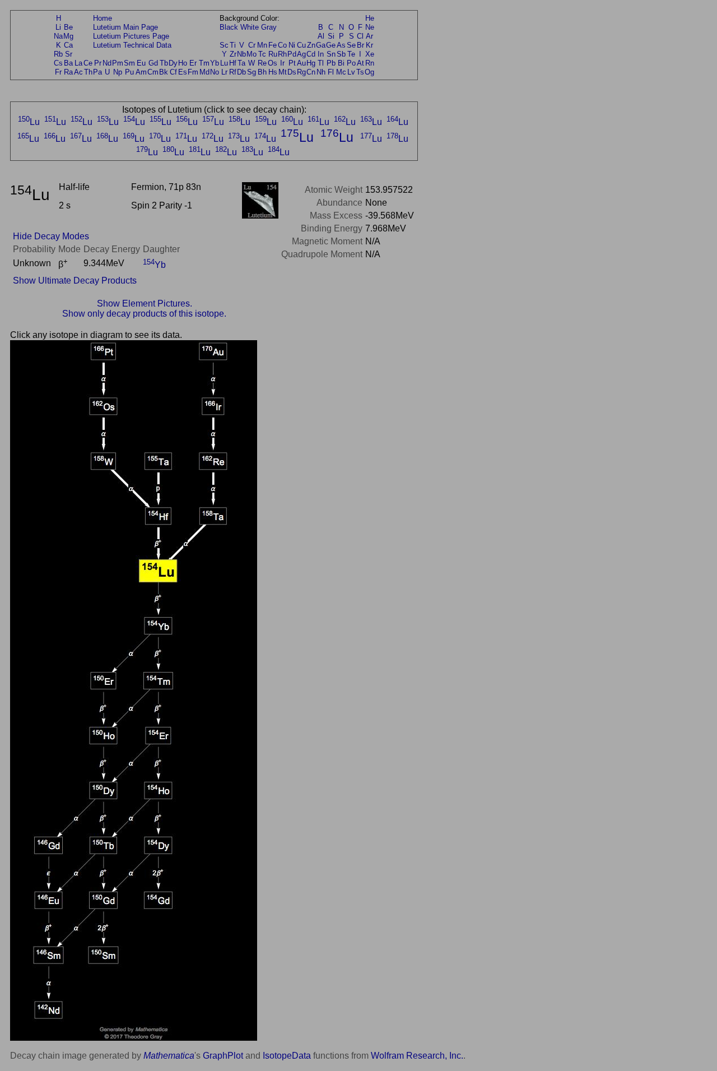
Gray (269, 27)
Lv (351, 72)
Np (117, 72)
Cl (360, 36)
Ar (369, 36)
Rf (232, 72)
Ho (182, 63)
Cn (310, 72)
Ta (241, 63)
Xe (369, 54)
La (78, 63)
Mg (68, 36)
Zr (233, 54)
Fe (272, 45)
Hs (272, 72)
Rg (301, 72)
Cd (310, 54)
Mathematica (168, 1055)
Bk (163, 72)
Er (193, 63)
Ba (68, 63)
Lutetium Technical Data (132, 45)
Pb (331, 63)
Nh (320, 72)
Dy (173, 63)
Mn (262, 45)
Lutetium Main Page (125, 27)
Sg (251, 72)
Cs (58, 63)
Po (351, 63)
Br (360, 45)
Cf (173, 72)
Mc (341, 72)
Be (68, 27)
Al (321, 36)
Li (58, 27)
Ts (360, 72)
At (360, 63)
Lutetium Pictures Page (131, 36)
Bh (262, 72)
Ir (282, 63)
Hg (310, 63)
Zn (311, 45)
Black (229, 27)
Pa (97, 72)
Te (351, 54)
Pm (117, 63)
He (369, 18)
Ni (291, 45)
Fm (193, 72)
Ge (331, 45)
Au (301, 63)
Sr (68, 54)
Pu (129, 72)
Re (262, 63)
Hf (232, 63)
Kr (369, 45)
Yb (214, 63)
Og (369, 72)
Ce (87, 63)
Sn (331, 54)
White (249, 27)
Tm (204, 63)
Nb (241, 54)
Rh (282, 54)
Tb (164, 63)
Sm (129, 63)
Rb (58, 54)
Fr (58, 72)
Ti (233, 45)
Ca (68, 45)
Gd (153, 63)
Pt (292, 63)
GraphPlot (223, 1055)
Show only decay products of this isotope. (144, 313)
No (214, 72)
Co (282, 45)
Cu (301, 45)
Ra (68, 72)
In (321, 54)
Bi (341, 63)
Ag (301, 54)
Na (58, 36)
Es (182, 72)
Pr (97, 63)
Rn (369, 63)
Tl (321, 63)
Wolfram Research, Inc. (417, 1055)
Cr (251, 45)
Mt (282, 72)
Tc (262, 54)
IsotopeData (287, 1055)
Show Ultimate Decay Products (75, 280)
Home (102, 18)
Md (204, 72)
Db (241, 72)
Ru (272, 54)
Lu (224, 63)
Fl (331, 72)
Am (141, 72)
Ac (78, 72)
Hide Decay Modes (51, 236)
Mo (251, 54)
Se (351, 45)
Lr (224, 72)
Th (88, 72)
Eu (141, 63)
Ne (369, 27)
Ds (291, 72)
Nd (107, 63)
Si (331, 36)
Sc (224, 45)
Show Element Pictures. (144, 303)
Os (272, 63)
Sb (341, 54)
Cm (153, 72)
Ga (320, 45)
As (341, 45)
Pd (291, 54)
